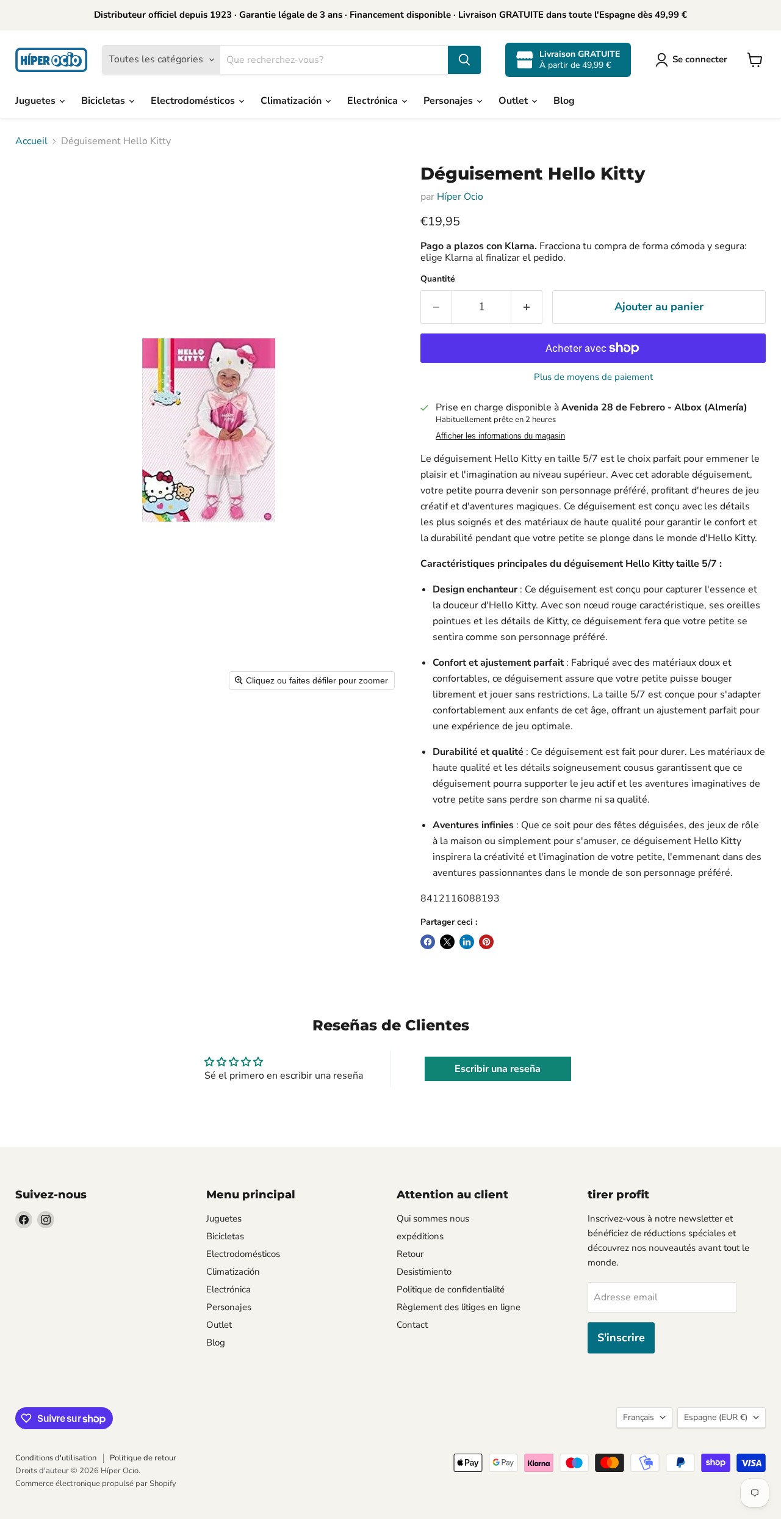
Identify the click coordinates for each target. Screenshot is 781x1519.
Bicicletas (104, 100)
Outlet (514, 100)
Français (638, 1417)
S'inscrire (621, 1337)
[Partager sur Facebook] (427, 941)
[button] (693, 60)
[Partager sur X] (447, 941)
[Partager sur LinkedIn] (466, 941)
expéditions (420, 1236)
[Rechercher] (464, 60)
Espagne (715, 1417)
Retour (410, 1254)
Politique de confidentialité (451, 1289)
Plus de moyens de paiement (593, 377)
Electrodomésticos (194, 100)
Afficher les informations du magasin (500, 436)
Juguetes (36, 100)
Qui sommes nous (433, 1218)
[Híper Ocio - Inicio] (51, 60)
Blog (564, 100)
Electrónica (373, 100)
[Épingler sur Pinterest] (486, 941)
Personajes (449, 100)
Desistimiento (424, 1272)
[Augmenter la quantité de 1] (526, 307)
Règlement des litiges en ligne (458, 1307)
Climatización (292, 100)
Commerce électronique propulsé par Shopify (95, 1483)
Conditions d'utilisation (55, 1457)
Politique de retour (143, 1457)
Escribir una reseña (498, 1069)
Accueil (31, 141)
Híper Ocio (460, 196)
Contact (412, 1325)
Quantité (437, 279)
